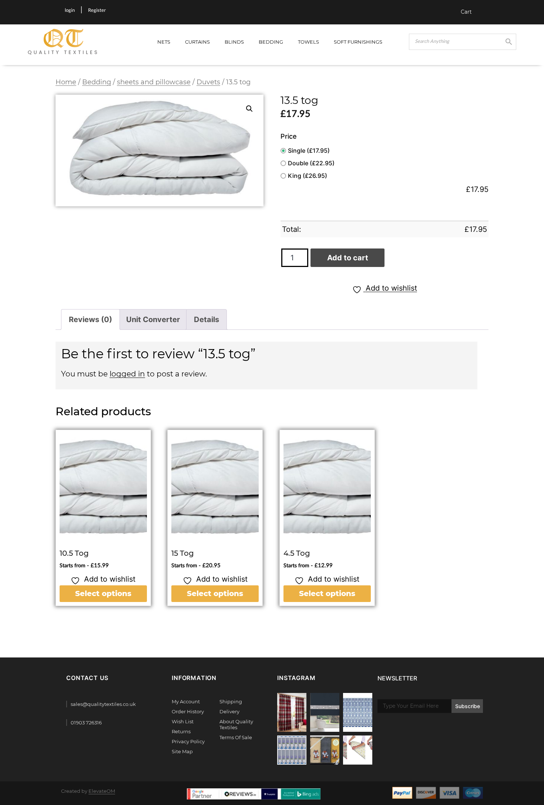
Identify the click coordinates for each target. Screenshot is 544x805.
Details (206, 319)
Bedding (271, 42)
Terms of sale (235, 737)
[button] (249, 108)
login (70, 10)
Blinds (234, 42)
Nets (163, 42)
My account (186, 701)
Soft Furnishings (358, 42)
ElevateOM (101, 791)
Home (66, 82)
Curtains (197, 42)
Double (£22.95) (311, 163)
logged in (127, 373)
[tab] (90, 319)
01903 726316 (86, 722)
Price (289, 136)
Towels (308, 42)
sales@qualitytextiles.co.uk (103, 704)
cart (466, 12)
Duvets (208, 82)
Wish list (183, 721)
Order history (188, 711)
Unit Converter (153, 319)
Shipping (230, 701)
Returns (181, 731)
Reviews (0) (90, 319)
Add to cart (347, 257)
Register (97, 10)
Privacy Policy (188, 741)
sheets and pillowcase (154, 82)
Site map (182, 751)
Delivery (229, 711)
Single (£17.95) (309, 150)
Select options (103, 593)
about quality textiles (236, 724)
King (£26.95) (307, 175)
